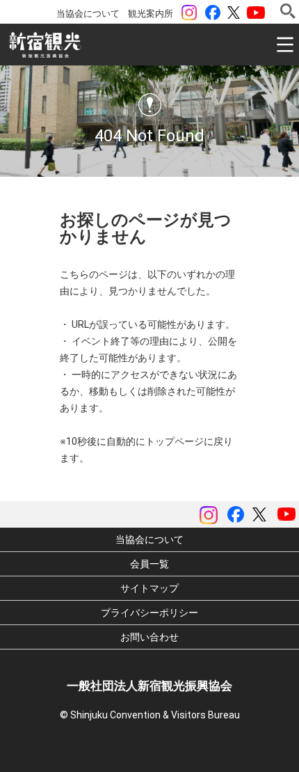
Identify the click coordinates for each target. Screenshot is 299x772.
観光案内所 (150, 13)
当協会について (88, 13)
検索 (288, 11)
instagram (189, 12)
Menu (285, 44)
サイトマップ (149, 588)
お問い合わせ (149, 637)
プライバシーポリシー (149, 612)
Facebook (212, 12)
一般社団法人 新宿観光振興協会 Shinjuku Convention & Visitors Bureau (45, 45)
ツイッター (233, 12)
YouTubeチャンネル (256, 12)
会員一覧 (149, 563)
